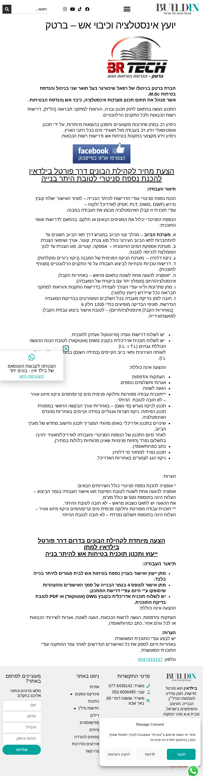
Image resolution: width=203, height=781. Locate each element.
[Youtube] (72, 9)
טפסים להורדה (86, 737)
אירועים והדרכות (85, 744)
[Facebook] (87, 9)
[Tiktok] (80, 9)
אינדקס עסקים (87, 694)
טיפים (94, 730)
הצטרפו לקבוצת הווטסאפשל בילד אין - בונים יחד (32, 368)
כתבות (93, 701)
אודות (94, 687)
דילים (94, 715)
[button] (126, 9)
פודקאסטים (89, 722)
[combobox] (29, 9)
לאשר (181, 754)
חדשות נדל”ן (88, 708)
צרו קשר (92, 751)
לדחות (150, 754)
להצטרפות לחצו (31, 376)
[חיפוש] (6, 9)
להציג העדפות (119, 754)
